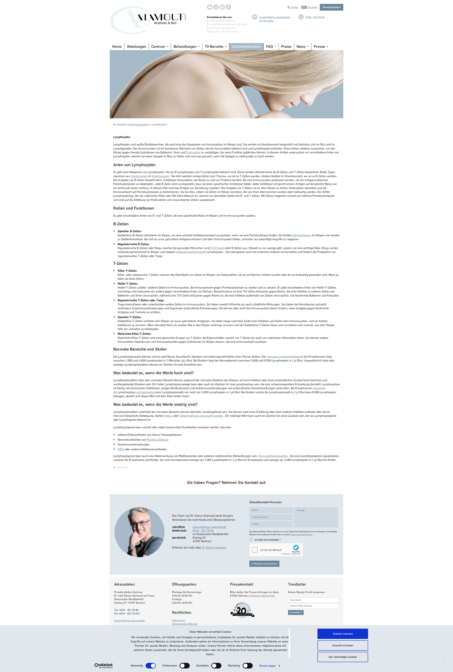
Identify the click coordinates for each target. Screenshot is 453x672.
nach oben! (122, 467)
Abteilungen (136, 46)
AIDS (121, 449)
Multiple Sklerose (157, 439)
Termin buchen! (331, 7)
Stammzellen (139, 176)
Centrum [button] (158, 46)
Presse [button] (319, 46)
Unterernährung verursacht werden (201, 415)
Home (117, 46)
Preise (286, 46)
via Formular (266, 20)
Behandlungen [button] (185, 46)
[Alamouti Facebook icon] (216, 7)
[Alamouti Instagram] (222, 7)
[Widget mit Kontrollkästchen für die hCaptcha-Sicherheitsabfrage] (276, 550)
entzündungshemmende (191, 252)
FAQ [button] (269, 46)
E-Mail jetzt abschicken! (264, 563)
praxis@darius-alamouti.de (274, 17)
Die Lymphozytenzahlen (273, 456)
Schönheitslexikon (246, 46)
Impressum (178, 620)
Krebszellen (193, 152)
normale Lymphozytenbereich (285, 356)
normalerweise (145, 392)
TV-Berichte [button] (214, 46)
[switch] (185, 665)
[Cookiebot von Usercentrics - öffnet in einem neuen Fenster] (103, 665)
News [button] (301, 46)
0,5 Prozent (217, 248)
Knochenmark (160, 176)
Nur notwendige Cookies (343, 657)
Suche (294, 7)
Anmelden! (296, 612)
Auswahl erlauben (342, 645)
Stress (169, 415)
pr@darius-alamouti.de (261, 595)
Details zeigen (267, 665)
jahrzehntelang (302, 235)
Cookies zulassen (343, 633)
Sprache (312, 7)
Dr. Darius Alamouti (214, 547)
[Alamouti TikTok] (228, 7)
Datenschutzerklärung (301, 534)
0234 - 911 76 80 (315, 17)
